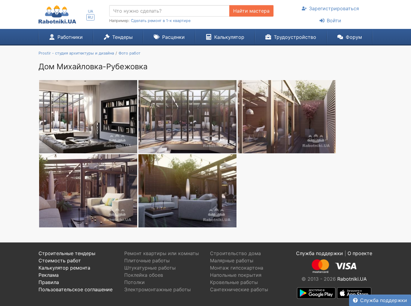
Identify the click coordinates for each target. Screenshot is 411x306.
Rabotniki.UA (352, 279)
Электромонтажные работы (157, 289)
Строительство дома (235, 253)
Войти (334, 20)
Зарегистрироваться (334, 8)
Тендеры (122, 37)
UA (90, 11)
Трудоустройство (295, 37)
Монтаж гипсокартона (236, 268)
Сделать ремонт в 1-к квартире (160, 20)
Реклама (49, 275)
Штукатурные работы (150, 268)
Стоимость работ (60, 261)
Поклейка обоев (143, 275)
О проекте (360, 253)
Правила (49, 282)
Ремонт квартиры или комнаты (161, 253)
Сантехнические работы (239, 289)
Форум (354, 37)
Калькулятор (229, 37)
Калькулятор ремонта (64, 268)
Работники (70, 37)
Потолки (134, 282)
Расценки (173, 37)
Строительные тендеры (67, 253)
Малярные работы (231, 261)
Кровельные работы (234, 282)
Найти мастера (251, 11)
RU (90, 17)
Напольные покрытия (235, 275)
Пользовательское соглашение (76, 289)
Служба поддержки (383, 300)
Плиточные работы (147, 261)
